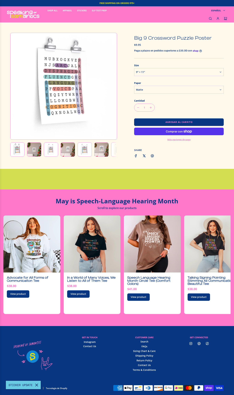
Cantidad (139, 100)
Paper (137, 83)
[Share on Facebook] (136, 156)
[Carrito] (225, 18)
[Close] (36, 385)
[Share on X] (144, 156)
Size (136, 65)
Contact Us (89, 346)
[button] (15, 86)
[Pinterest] (199, 343)
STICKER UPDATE (21, 385)
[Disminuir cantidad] (138, 107)
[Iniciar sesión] (218, 18)
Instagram (90, 342)
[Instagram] (191, 343)
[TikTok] (207, 343)
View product (18, 293)
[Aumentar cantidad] (151, 107)
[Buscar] (210, 18)
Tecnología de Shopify (56, 388)
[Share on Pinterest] (152, 156)
